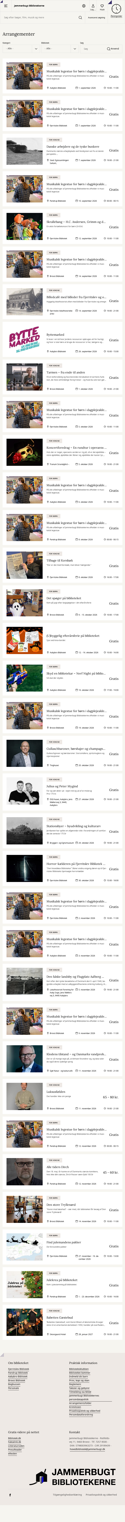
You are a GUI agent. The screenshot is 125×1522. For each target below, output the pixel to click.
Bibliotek (45, 42)
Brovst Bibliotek (16, 1380)
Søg (81, 42)
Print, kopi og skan (79, 1380)
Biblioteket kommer (79, 1373)
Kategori (6, 42)
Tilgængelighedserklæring (67, 1495)
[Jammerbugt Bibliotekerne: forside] (73, 1477)
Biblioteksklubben (79, 1369)
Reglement (75, 1384)
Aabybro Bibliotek (17, 1376)
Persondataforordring (81, 1414)
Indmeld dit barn (78, 1376)
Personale (13, 1388)
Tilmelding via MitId (80, 1392)
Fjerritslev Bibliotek (18, 1369)
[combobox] (42, 17)
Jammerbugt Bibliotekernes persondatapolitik (84, 1397)
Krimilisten (75, 1407)
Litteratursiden (16, 1446)
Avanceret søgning (96, 17)
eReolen (12, 1453)
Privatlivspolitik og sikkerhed (84, 1411)
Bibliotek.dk (14, 1438)
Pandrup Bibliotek (18, 1373)
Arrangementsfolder (80, 1403)
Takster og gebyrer (79, 1388)
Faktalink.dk (14, 1442)
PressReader (15, 1449)
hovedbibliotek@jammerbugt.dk (87, 1449)
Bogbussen (14, 1384)
